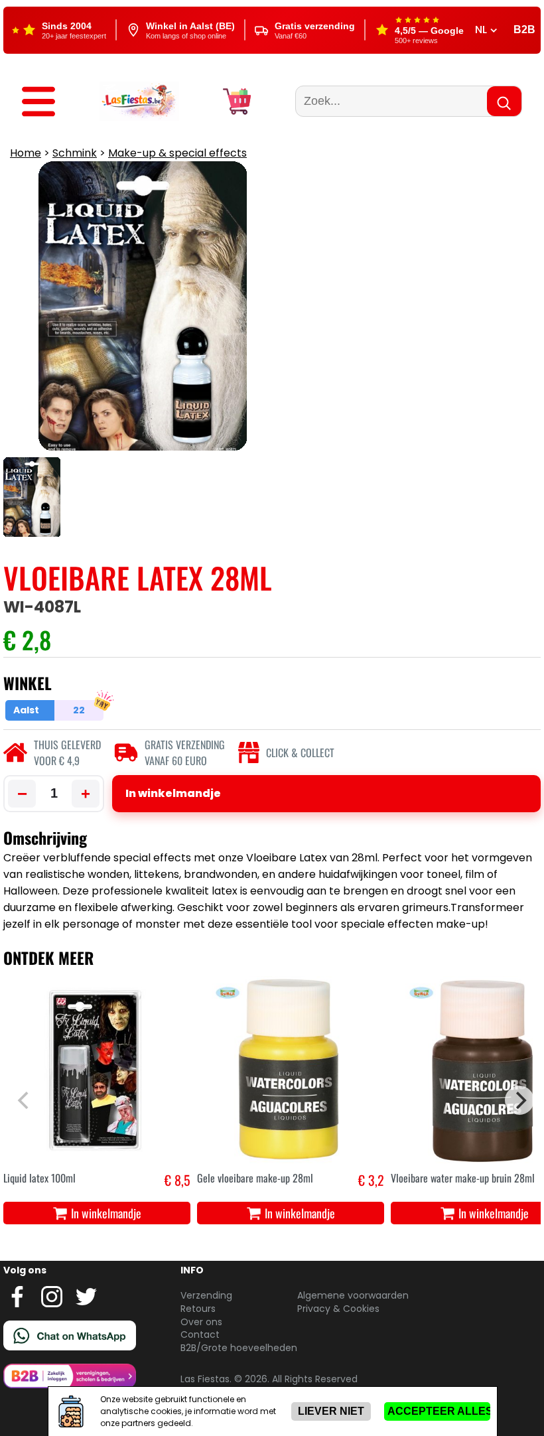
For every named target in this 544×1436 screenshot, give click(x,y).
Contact (200, 1334)
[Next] (519, 1100)
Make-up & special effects (177, 153)
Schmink (74, 153)
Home (25, 153)
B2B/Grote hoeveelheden (238, 1347)
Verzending (206, 1295)
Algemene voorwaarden (353, 1295)
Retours (198, 1308)
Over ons (201, 1321)
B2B (524, 29)
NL (482, 30)
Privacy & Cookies (338, 1308)
